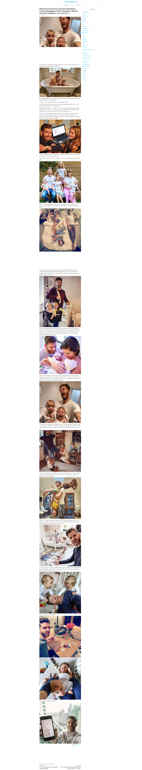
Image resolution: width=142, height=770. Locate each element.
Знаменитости (86, 30)
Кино (84, 34)
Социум (66, 5)
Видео (84, 13)
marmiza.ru (78, 745)
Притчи (84, 60)
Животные (85, 26)
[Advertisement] (50, 55)
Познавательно (46, 764)
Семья (50, 764)
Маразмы (85, 41)
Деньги (84, 18)
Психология (85, 62)
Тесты (84, 74)
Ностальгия (85, 53)
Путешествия (86, 64)
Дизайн (84, 20)
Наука (84, 51)
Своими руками (86, 66)
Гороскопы (85, 16)
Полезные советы (87, 58)
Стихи (84, 72)
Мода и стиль (86, 45)
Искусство (85, 32)
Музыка (84, 47)
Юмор (84, 79)
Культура (78, 5)
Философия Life (71, 2)
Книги (84, 37)
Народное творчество (88, 49)
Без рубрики (85, 11)
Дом (84, 22)
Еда (83, 24)
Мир (72, 5)
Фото (84, 76)
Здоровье (85, 28)
